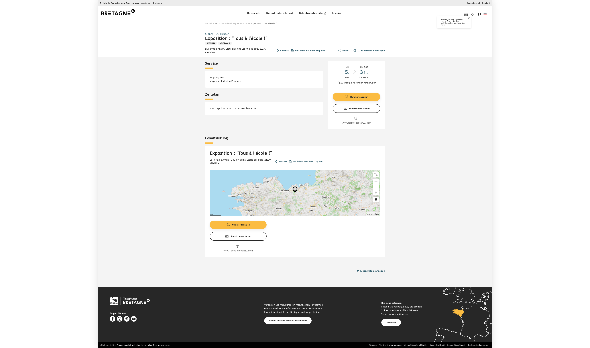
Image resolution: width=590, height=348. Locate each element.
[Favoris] (473, 14)
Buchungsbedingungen (478, 345)
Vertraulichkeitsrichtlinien (415, 345)
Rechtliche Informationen (390, 345)
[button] (479, 14)
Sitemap (373, 345)
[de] (485, 14)
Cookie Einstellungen (456, 345)
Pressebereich (473, 3)
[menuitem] (118, 13)
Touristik (486, 3)
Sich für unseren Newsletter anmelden (288, 320)
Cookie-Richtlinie (437, 345)
